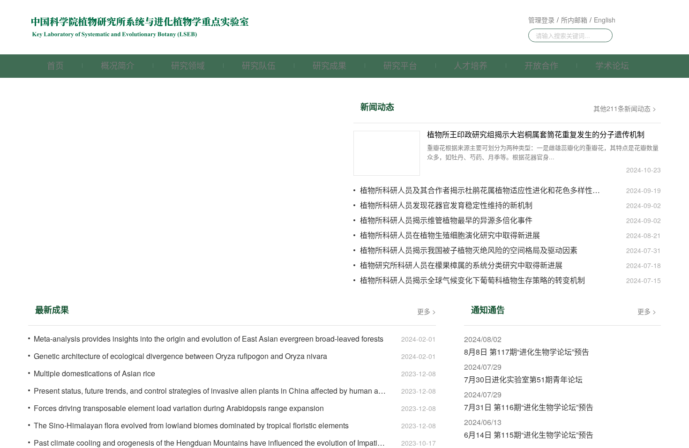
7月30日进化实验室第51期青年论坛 (523, 379)
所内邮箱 (574, 19)
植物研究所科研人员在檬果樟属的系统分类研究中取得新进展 (461, 265)
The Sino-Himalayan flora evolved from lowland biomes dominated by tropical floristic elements (191, 425)
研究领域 (188, 65)
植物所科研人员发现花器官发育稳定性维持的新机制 (446, 205)
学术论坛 (612, 65)
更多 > (426, 311)
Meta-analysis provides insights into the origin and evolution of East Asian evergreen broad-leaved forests (208, 338)
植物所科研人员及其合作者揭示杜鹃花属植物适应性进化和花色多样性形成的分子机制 (483, 190)
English (604, 19)
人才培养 (470, 65)
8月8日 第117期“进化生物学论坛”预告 (526, 352)
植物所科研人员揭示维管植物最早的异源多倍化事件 (446, 220)
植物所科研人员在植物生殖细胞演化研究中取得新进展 (450, 235)
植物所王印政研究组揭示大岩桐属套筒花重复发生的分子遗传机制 (535, 135)
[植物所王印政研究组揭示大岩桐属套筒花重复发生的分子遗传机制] (386, 153)
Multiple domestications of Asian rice (94, 373)
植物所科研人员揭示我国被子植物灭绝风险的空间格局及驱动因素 (468, 250)
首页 (55, 65)
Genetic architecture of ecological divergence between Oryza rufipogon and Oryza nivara (180, 356)
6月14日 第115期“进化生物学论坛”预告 (528, 435)
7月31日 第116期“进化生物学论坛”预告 (528, 407)
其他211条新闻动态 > (624, 108)
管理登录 (541, 19)
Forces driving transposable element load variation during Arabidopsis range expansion (179, 408)
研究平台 (400, 65)
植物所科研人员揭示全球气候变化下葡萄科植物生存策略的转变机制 (472, 280)
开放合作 (541, 65)
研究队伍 (259, 65)
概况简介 (118, 65)
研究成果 (329, 65)
